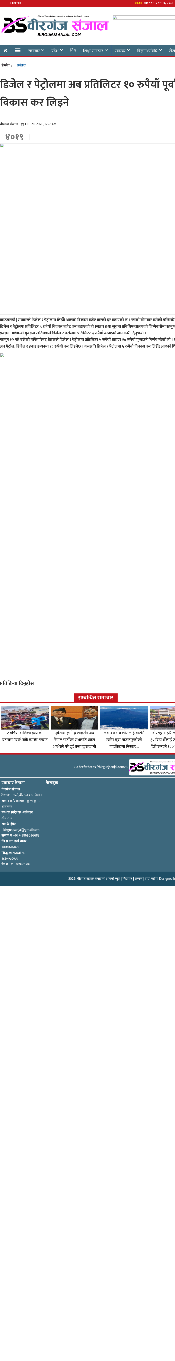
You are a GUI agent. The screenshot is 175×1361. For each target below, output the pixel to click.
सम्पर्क (139, 879)
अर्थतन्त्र (21, 65)
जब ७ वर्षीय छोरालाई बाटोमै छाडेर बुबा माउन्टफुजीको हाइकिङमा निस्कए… (124, 740)
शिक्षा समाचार (93, 50)
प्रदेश (54, 50)
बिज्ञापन (127, 879)
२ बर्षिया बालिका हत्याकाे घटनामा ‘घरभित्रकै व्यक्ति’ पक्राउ (25, 736)
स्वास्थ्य (120, 50)
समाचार (34, 50)
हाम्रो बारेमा (151, 879)
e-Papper (15, 3)
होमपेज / (6, 65)
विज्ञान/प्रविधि (147, 50)
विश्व (73, 50)
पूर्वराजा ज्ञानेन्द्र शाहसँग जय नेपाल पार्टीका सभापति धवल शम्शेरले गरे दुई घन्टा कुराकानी (74, 740)
